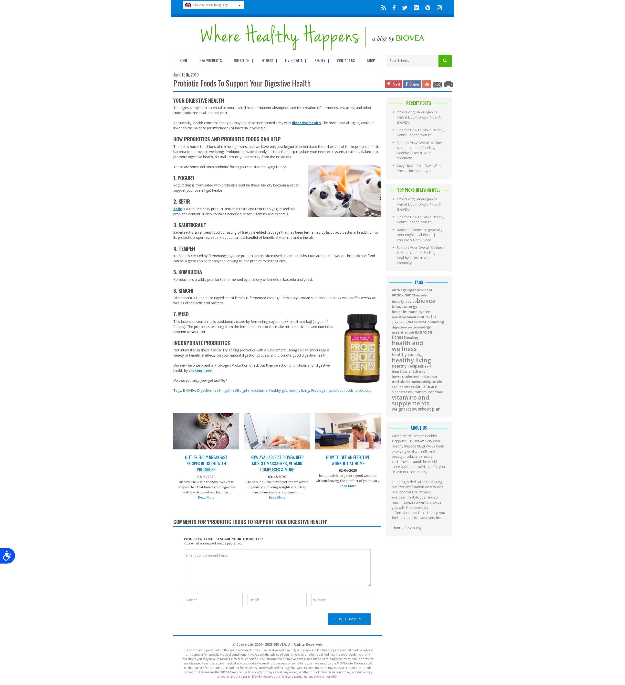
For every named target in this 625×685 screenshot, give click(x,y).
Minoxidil (421, 381)
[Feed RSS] (383, 7)
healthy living (299, 390)
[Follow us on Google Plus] (416, 7)
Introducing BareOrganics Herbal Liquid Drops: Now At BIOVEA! (419, 117)
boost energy (404, 307)
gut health (232, 390)
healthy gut (278, 390)
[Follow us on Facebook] (394, 7)
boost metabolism (406, 317)
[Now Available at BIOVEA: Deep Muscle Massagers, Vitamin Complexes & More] (277, 436)
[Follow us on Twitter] (404, 7)
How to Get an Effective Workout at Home (348, 460)
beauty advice (404, 301)
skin (417, 387)
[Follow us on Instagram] (438, 7)
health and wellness (407, 346)
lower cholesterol (406, 376)
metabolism (403, 381)
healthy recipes (407, 366)
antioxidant (422, 290)
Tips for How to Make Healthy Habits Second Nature (420, 132)
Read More (206, 497)
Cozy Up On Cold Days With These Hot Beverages (419, 168)
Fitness (267, 60)
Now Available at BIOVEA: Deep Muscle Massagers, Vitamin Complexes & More (277, 463)
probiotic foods (341, 390)
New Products (210, 60)
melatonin (428, 376)
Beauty (319, 60)
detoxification (420, 322)
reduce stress (403, 387)
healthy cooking (407, 355)
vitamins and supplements (410, 400)
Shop (371, 60)
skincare (429, 387)
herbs (420, 371)
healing (412, 337)
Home (183, 60)
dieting (438, 322)
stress (405, 392)
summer (418, 392)
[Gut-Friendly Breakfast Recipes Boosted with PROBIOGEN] (206, 435)
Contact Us (346, 60)
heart (427, 366)
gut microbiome (254, 390)
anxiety (421, 295)
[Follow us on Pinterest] (427, 7)
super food (434, 392)
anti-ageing (402, 290)
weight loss (403, 409)
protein (435, 381)
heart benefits (404, 371)
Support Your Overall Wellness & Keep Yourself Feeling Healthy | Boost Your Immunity (420, 150)
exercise (423, 332)
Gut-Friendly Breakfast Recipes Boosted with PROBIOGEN (206, 463)
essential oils (403, 332)
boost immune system (412, 312)
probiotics (363, 390)
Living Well (293, 60)
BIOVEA (189, 390)
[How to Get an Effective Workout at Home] (348, 436)
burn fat (428, 317)
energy (425, 327)
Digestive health (209, 390)
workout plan (427, 409)
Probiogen (319, 390)
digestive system (405, 327)
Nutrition (242, 60)
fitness (399, 337)
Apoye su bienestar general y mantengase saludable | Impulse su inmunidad (419, 234)
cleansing (400, 322)
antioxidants (403, 295)
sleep (396, 392)
